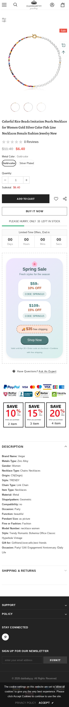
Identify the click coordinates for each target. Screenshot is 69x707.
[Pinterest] (5, 637)
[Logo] (34, 5)
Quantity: (7, 173)
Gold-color (9, 163)
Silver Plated (27, 163)
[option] (34, 61)
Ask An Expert (47, 371)
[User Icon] (52, 4)
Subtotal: (7, 187)
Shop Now (34, 340)
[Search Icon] (15, 5)
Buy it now (34, 211)
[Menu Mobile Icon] (4, 5)
